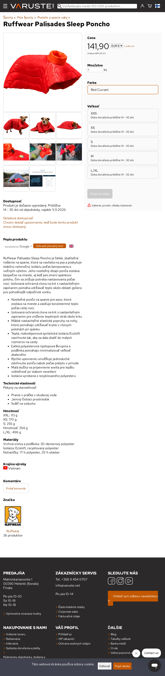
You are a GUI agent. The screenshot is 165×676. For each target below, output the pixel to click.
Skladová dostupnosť (18, 218)
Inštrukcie (12, 643)
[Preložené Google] (17, 246)
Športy (9, 17)
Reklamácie (13, 639)
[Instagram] (120, 581)
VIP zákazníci (66, 639)
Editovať (104, 666)
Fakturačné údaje (69, 616)
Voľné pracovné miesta (125, 653)
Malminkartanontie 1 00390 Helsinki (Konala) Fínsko (21, 580)
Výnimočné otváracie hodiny (23, 613)
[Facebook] (111, 581)
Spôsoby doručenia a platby (23, 648)
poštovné (130, 46)
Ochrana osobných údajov (74, 643)
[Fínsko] (158, 6)
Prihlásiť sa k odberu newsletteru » (133, 598)
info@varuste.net (68, 585)
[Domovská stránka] (33, 6)
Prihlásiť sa (64, 634)
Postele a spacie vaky (53, 17)
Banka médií (118, 643)
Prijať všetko (122, 666)
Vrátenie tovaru (15, 634)
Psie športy (26, 17)
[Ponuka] (5, 6)
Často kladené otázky (71, 607)
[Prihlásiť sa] (142, 6)
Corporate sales (68, 611)
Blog (113, 634)
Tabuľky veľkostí (121, 639)
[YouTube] (129, 581)
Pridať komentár (16, 488)
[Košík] (149, 6)
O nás (114, 648)
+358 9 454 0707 (74, 579)
